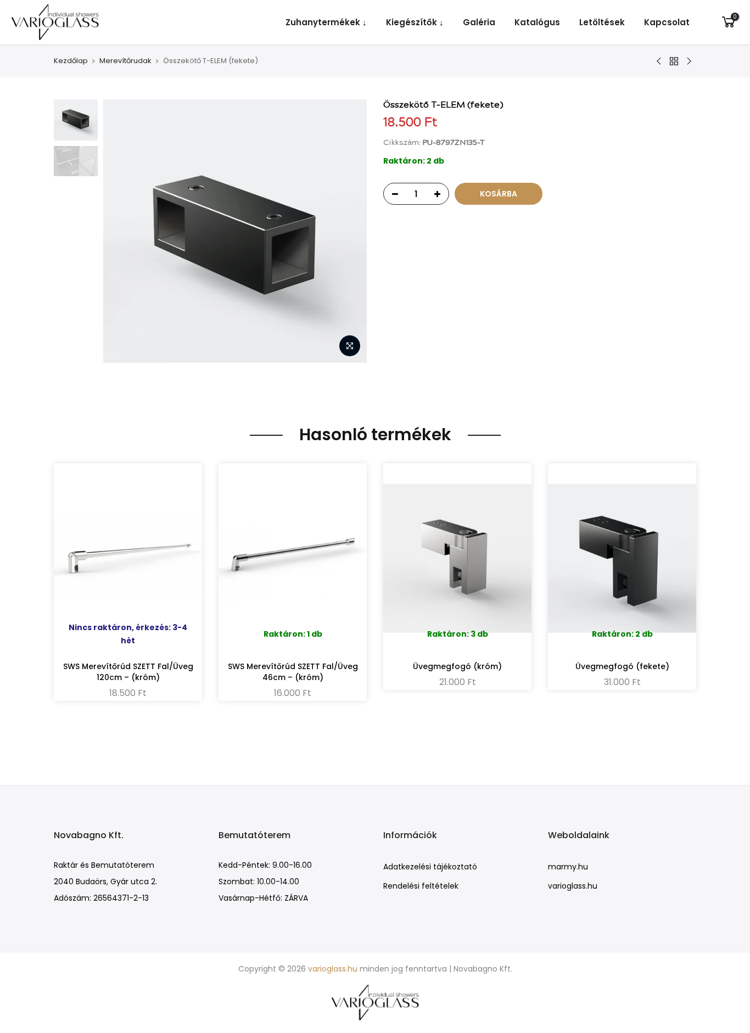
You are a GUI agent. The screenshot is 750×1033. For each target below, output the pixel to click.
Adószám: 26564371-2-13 (101, 897)
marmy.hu (568, 866)
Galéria (479, 22)
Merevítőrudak (125, 61)
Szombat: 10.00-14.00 (259, 881)
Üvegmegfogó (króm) (457, 666)
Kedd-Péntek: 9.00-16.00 (265, 865)
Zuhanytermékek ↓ (326, 22)
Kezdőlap (71, 61)
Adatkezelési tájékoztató (430, 866)
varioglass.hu (572, 885)
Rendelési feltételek (420, 885)
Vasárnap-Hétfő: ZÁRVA (263, 897)
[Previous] (122, 231)
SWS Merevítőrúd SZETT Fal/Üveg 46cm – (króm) (293, 672)
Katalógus (537, 22)
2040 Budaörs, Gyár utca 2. (105, 881)
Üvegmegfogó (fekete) (622, 666)
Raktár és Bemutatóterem (104, 865)
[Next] (347, 231)
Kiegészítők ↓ (415, 22)
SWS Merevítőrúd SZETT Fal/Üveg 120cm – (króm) (128, 672)
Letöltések (602, 22)
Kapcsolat (667, 22)
